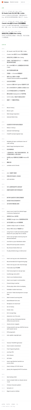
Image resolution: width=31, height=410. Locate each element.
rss (17, 404)
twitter (8, 404)
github (3, 404)
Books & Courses (14, 2)
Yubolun (6, 2)
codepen (13, 404)
